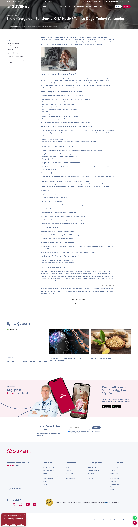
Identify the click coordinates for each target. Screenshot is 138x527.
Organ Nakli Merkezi (48, 478)
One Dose (90, 478)
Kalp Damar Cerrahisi (48, 470)
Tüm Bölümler (47, 484)
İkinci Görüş (91, 473)
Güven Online (91, 476)
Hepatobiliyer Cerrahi (115, 468)
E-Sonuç (118, 6)
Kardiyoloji (45, 473)
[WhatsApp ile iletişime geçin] (135, 518)
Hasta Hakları (113, 481)
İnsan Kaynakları (114, 473)
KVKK (106, 517)
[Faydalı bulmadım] (80, 303)
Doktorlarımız (80, 6)
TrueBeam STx (69, 473)
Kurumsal (105, 1)
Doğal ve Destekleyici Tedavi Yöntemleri (15, 57)
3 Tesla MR (68, 470)
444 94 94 (15, 1)
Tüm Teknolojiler (70, 478)
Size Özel (112, 470)
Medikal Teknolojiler (87, 1)
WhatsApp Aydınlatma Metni (124, 517)
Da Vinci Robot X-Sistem (72, 476)
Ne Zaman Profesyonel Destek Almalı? (16, 61)
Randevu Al (126, 6)
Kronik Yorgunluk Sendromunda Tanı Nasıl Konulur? (16, 53)
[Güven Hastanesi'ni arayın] (135, 523)
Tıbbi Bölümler (71, 6)
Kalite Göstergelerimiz (115, 476)
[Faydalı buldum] (75, 303)
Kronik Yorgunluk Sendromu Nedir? (15, 44)
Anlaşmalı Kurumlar (114, 484)
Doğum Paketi (113, 487)
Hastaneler (63, 6)
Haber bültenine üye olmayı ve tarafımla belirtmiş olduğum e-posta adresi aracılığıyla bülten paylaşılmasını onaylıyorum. (84, 432)
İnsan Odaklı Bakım (113, 1)
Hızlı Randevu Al (92, 468)
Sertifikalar (88, 6)
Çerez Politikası (112, 517)
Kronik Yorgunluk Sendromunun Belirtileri (16, 48)
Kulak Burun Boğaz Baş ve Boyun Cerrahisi (53, 476)
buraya (106, 502)
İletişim (121, 1)
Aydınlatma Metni (99, 517)
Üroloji (45, 481)
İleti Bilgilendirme (90, 517)
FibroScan (68, 468)
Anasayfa (9, 26)
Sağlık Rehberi (97, 1)
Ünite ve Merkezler (98, 6)
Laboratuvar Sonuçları (93, 470)
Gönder (96, 427)
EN (130, 1)
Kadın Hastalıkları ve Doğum (50, 468)
